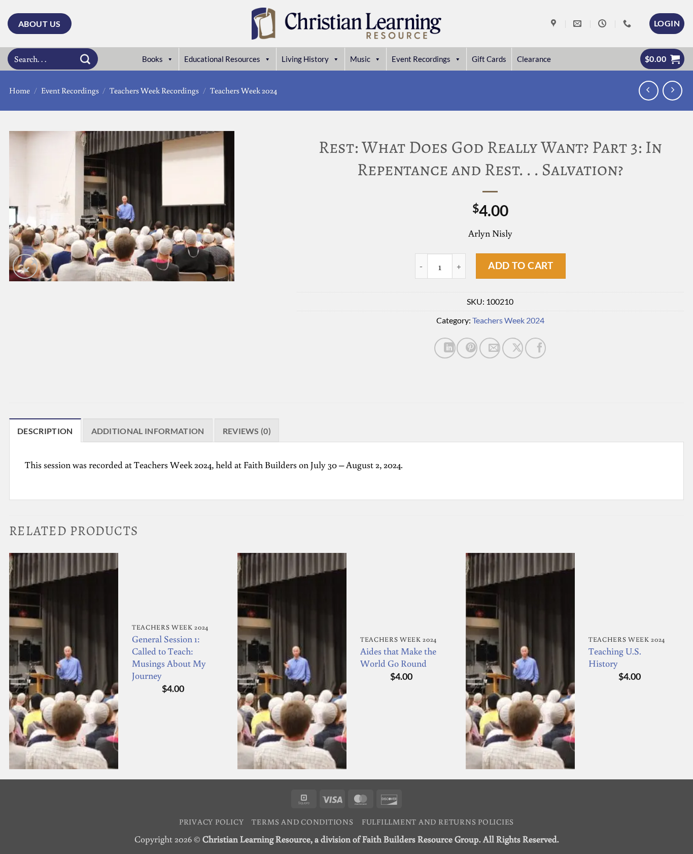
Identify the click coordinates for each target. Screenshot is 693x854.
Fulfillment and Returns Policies (438, 821)
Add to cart (520, 265)
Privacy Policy (211, 821)
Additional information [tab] (147, 431)
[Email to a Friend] (489, 348)
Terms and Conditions (302, 821)
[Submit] (85, 59)
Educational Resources (222, 58)
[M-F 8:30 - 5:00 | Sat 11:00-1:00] (603, 24)
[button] (666, 23)
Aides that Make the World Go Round (398, 657)
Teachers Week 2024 (243, 90)
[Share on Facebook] (535, 348)
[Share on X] (512, 348)
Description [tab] (45, 431)
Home (19, 90)
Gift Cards (489, 58)
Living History (305, 58)
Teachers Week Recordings (154, 90)
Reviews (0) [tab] (247, 431)
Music (360, 58)
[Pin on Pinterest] (467, 348)
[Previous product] (672, 91)
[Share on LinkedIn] (444, 348)
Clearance (534, 58)
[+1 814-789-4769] (628, 24)
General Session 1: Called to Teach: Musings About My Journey (169, 657)
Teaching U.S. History (614, 657)
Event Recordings (421, 58)
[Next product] (649, 91)
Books (152, 58)
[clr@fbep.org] (578, 24)
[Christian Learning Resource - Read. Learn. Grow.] (346, 24)
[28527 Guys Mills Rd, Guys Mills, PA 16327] (555, 24)
